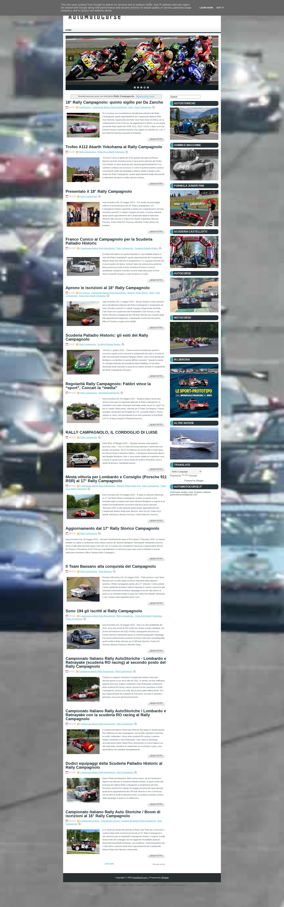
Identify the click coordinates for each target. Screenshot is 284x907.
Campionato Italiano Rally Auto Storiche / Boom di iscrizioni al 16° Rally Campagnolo (113, 814)
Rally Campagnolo (143, 107)
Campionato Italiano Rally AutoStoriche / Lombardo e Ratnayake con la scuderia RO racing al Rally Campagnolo (116, 715)
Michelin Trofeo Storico (137, 293)
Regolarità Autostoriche (109, 393)
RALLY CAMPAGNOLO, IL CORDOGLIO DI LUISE (112, 432)
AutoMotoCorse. (140, 877)
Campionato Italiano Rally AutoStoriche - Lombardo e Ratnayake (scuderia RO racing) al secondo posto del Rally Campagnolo (116, 662)
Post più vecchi (159, 864)
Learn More (206, 7)
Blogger (199, 480)
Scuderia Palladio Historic (146, 248)
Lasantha (140, 885)
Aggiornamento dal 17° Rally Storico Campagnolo (112, 528)
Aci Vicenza (84, 293)
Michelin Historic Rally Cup (129, 486)
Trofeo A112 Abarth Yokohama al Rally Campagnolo (114, 147)
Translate (192, 475)
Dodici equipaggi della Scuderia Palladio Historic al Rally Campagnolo (114, 765)
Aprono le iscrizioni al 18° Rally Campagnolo (108, 288)
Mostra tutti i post (145, 96)
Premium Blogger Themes (155, 885)
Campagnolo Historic (90, 821)
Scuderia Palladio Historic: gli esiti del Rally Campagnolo (107, 337)
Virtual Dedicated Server (176, 885)
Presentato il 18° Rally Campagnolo (99, 191)
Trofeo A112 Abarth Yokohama (111, 152)
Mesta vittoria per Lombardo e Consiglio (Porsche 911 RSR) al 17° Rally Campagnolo (116, 479)
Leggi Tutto (156, 139)
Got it (220, 7)
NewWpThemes (113, 885)
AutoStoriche (85, 107)
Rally (130, 107)
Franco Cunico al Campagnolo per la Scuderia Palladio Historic (109, 241)
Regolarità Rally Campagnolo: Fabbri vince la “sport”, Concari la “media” (108, 386)
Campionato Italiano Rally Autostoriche (109, 107)
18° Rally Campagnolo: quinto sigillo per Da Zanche (114, 102)
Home (68, 30)
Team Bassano (105, 571)
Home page (109, 863)
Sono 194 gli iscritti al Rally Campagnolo (104, 611)
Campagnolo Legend (110, 821)
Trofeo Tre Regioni (74, 619)
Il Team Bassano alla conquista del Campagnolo (111, 566)
